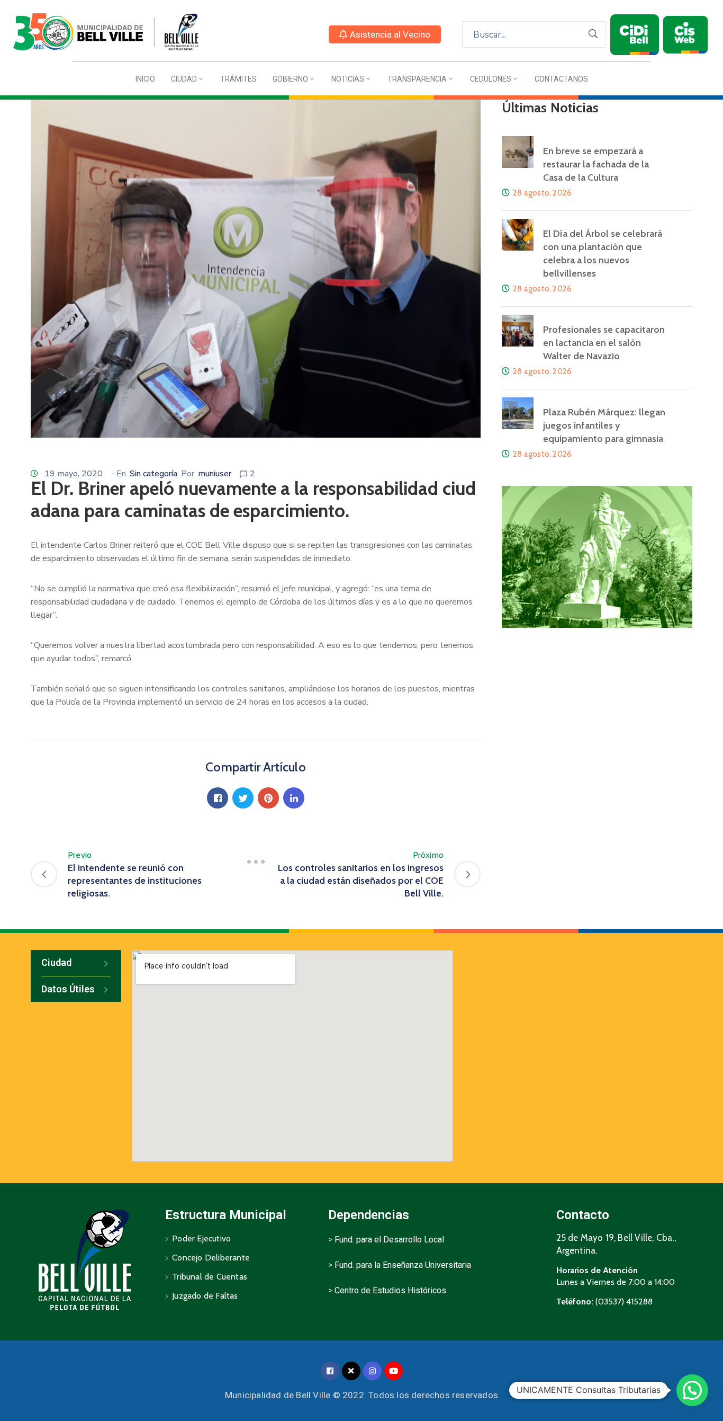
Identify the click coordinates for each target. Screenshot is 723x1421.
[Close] (351, 1371)
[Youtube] (393, 1371)
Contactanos (561, 79)
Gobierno (290, 79)
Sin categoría (153, 473)
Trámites (238, 79)
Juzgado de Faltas (205, 1296)
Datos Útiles (68, 988)
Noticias (347, 79)
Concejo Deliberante (211, 1258)
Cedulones (490, 79)
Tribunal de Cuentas (209, 1277)
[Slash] (255, 861)
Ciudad (184, 79)
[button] (385, 34)
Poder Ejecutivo (201, 1238)
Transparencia (417, 79)
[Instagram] (372, 1371)
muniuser (214, 473)
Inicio (145, 79)
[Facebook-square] (330, 1371)
